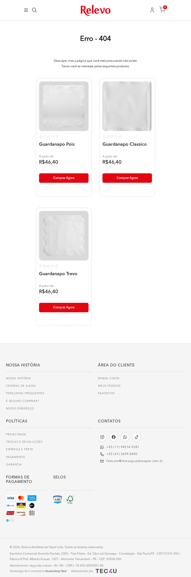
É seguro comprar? (22, 401)
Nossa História (18, 378)
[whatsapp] (125, 437)
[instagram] (102, 437)
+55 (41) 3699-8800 (121, 454)
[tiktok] (136, 437)
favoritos (106, 393)
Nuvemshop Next (55, 571)
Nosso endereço (20, 408)
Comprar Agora (63, 178)
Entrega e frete (19, 449)
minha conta (109, 378)
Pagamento (15, 457)
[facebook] (113, 437)
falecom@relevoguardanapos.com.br (134, 461)
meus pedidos (109, 386)
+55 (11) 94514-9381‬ (122, 447)
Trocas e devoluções (24, 442)
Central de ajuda (21, 386)
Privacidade (16, 434)
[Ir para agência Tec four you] (105, 571)
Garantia (14, 464)
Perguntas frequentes (25, 393)
